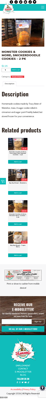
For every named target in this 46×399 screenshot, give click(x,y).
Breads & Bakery (17, 77)
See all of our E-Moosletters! (23, 328)
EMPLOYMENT (23, 365)
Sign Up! (37, 322)
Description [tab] (9, 84)
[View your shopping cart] (34, 2)
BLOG (23, 375)
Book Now (4, 397)
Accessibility (16, 389)
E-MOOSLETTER (23, 371)
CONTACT (23, 368)
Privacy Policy (29, 389)
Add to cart (16, 70)
